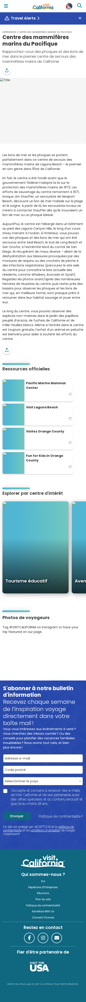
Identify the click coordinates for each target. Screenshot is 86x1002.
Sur (43, 881)
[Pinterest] (14, 645)
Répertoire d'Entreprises (43, 887)
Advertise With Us (43, 911)
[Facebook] (29, 938)
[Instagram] (9, 645)
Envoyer (17, 816)
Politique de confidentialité (59, 816)
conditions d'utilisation (45, 830)
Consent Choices (43, 917)
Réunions (43, 893)
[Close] (81, 18)
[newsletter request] (56, 938)
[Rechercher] (80, 6)
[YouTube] (20, 645)
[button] (6, 70)
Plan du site (43, 899)
